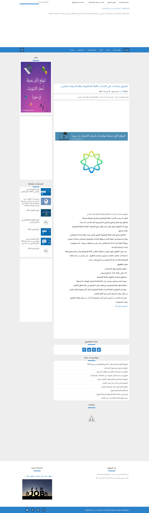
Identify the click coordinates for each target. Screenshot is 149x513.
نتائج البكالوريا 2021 (33, 210)
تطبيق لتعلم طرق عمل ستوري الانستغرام (115, 386)
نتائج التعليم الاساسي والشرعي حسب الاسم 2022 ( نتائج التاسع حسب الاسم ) (30, 241)
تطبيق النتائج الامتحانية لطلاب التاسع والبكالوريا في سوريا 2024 (107, 364)
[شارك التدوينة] (89, 350)
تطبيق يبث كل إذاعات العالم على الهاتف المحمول (112, 371)
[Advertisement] (56, 31)
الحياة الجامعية (92, 49)
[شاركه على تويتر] (99, 350)
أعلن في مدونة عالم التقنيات (96, 2)
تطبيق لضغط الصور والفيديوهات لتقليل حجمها (113, 379)
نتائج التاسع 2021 (33, 229)
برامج (107, 49)
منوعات (72, 49)
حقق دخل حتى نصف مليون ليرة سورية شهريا (34, 476)
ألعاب (101, 49)
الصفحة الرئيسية (123, 2)
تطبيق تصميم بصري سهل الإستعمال (116, 367)
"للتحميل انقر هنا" (121, 306)
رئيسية (126, 49)
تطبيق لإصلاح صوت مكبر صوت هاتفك (115, 382)
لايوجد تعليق (115, 91)
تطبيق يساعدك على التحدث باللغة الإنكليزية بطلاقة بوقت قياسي (94, 86)
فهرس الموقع (111, 2)
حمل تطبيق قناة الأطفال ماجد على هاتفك (114, 398)
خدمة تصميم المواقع (78, 2)
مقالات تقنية (116, 49)
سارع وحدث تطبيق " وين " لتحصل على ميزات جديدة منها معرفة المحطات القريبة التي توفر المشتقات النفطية (30, 202)
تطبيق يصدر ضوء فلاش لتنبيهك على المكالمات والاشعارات (109, 375)
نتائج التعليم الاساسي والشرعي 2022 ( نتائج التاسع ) (30, 191)
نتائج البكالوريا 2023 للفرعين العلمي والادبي (30, 221)
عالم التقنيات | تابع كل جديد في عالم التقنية (115, 8)
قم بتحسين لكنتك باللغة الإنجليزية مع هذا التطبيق (112, 394)
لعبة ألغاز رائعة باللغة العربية (119, 390)
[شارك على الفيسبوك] (94, 350)
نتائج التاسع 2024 (33, 248)
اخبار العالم (81, 49)
